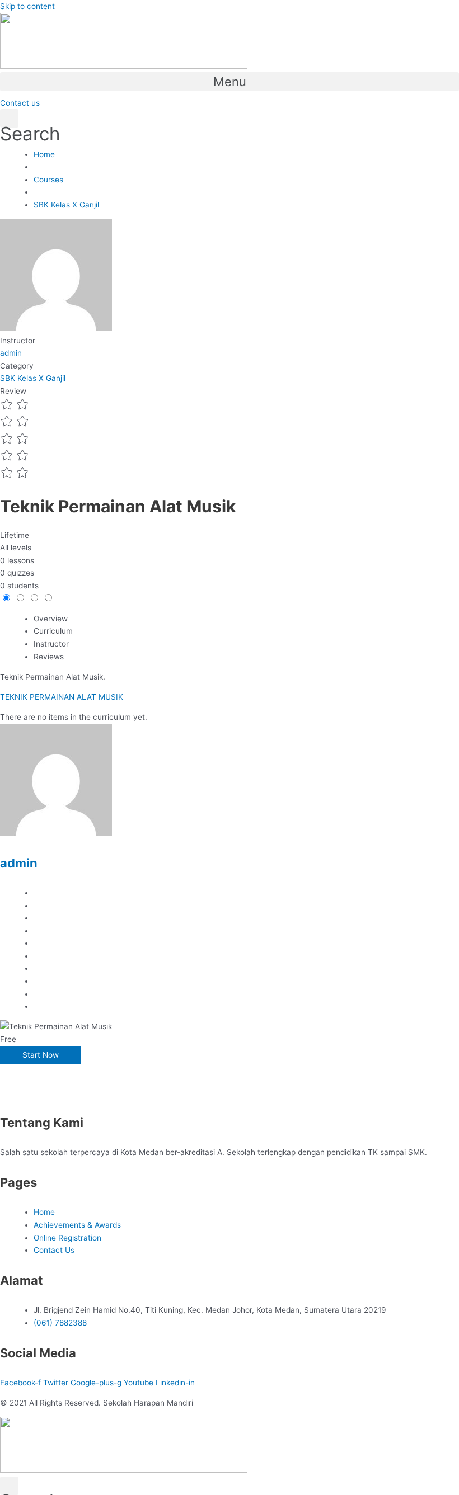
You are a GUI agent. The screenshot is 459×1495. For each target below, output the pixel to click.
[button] (229, 81)
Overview (51, 618)
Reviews (49, 656)
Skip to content (27, 6)
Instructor (17, 340)
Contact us (20, 102)
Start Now (40, 1054)
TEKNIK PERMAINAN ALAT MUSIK (61, 696)
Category (17, 365)
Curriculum (53, 630)
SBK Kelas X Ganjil (32, 378)
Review (13, 390)
